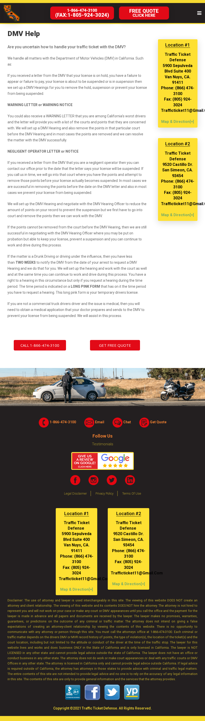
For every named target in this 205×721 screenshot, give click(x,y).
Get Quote (157, 422)
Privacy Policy (105, 493)
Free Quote (144, 13)
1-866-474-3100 (62, 422)
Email (99, 422)
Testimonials (102, 444)
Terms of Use (131, 493)
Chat (126, 422)
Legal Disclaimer (75, 493)
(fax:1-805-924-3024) (82, 13)
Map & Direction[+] (177, 121)
